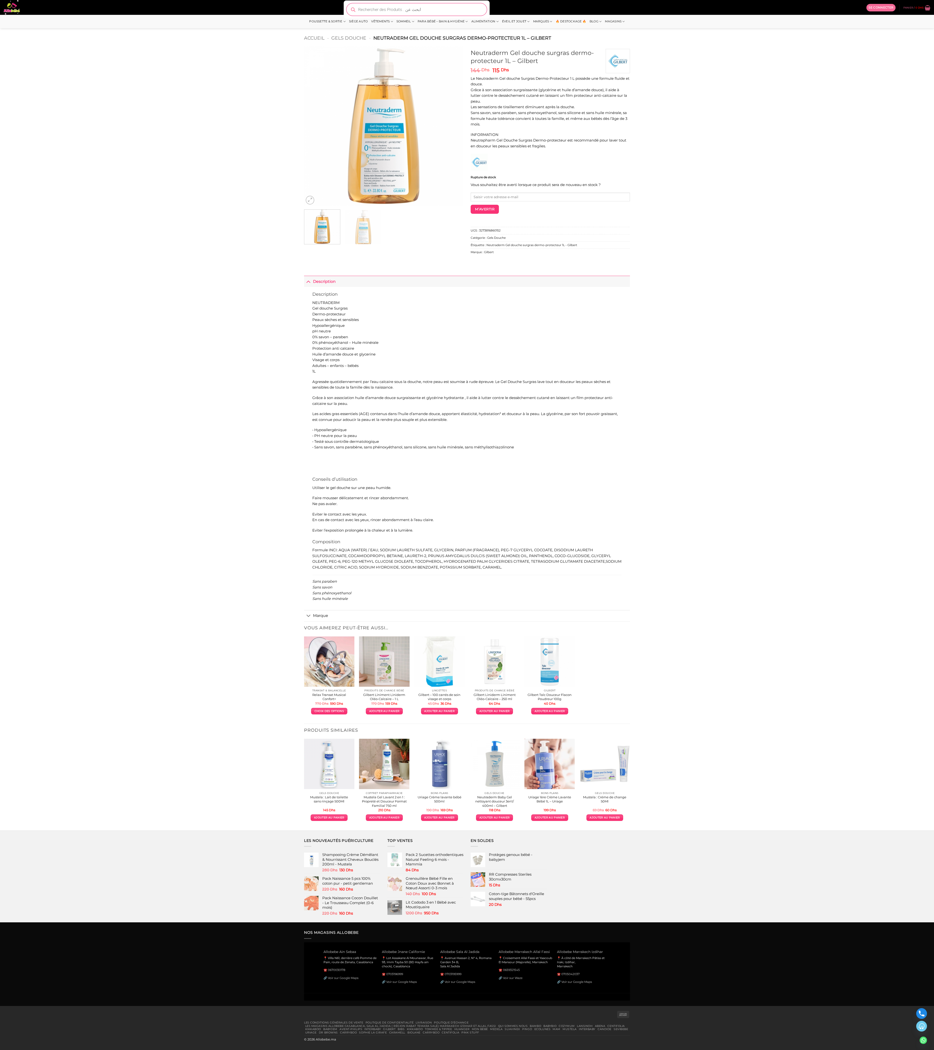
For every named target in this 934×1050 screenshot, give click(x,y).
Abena (600, 1026)
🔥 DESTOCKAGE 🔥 (571, 21)
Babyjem (330, 1029)
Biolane (414, 1032)
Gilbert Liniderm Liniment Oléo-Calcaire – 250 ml (495, 697)
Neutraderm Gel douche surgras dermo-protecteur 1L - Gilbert (531, 245)
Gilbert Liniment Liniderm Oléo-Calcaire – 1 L (384, 697)
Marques (541, 21)
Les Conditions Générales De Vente (333, 1022)
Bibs (401, 1029)
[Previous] (313, 126)
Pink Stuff (470, 1032)
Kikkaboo (313, 1029)
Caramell (397, 1032)
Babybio (550, 1026)
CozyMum (567, 1026)
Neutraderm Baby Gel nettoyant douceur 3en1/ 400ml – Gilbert (494, 801)
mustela (570, 1029)
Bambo (535, 1026)
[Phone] (921, 1013)
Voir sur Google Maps (343, 978)
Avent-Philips (351, 1029)
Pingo (527, 1029)
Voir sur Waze (512, 978)
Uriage (311, 1032)
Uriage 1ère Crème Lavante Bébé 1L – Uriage (549, 799)
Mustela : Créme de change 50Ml (604, 799)
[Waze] (921, 1026)
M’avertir (484, 209)
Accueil (314, 38)
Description (324, 281)
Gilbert (489, 252)
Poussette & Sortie (325, 21)
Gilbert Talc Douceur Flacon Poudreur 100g (550, 697)
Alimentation (483, 21)
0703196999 (394, 974)
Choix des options (329, 711)
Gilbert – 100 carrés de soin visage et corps (439, 697)
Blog (594, 21)
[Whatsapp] (923, 1040)
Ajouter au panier (384, 711)
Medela (496, 1029)
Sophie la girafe (373, 1032)
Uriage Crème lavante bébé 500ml (439, 799)
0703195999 (453, 974)
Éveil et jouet (514, 21)
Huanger (462, 1029)
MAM (556, 1029)
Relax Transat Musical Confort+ (329, 697)
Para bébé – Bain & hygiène (441, 21)
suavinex (512, 1029)
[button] (881, 7)
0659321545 (511, 970)
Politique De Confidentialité (390, 1022)
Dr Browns (328, 1032)
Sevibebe (621, 1029)
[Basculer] (308, 281)
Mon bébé (480, 1029)
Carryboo (348, 1032)
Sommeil (403, 21)
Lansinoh (585, 1026)
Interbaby (372, 1029)
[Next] (454, 126)
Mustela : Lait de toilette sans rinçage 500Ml (329, 799)
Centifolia (616, 1026)
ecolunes (542, 1029)
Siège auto (358, 21)
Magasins (613, 21)
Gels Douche (348, 38)
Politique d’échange (451, 1022)
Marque (320, 615)
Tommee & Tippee (438, 1029)
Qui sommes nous (513, 1026)
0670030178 (336, 970)
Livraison (424, 1022)
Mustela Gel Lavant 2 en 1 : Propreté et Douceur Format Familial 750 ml (384, 801)
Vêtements (380, 21)
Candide (604, 1029)
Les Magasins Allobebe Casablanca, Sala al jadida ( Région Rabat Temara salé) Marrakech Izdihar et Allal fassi (400, 1026)
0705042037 (570, 974)
